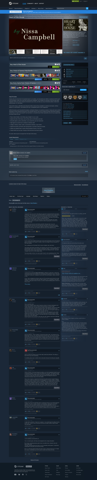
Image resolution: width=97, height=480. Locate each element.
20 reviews (14, 211)
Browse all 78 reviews (35, 460)
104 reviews (14, 435)
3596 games (14, 269)
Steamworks (47, 472)
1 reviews (13, 331)
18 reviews (14, 368)
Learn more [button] (83, 89)
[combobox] (71, 8)
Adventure (68, 52)
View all (86, 171)
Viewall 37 (85, 97)
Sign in (11, 57)
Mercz (13, 299)
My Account (78, 474)
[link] (47, 79)
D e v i (13, 349)
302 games (14, 300)
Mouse (13, 397)
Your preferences (85, 184)
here (30, 175)
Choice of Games (76, 44)
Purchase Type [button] (20, 196)
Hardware (58, 472)
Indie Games (16, 15)
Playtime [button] (42, 196)
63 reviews (14, 301)
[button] (11, 8)
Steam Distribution (48, 474)
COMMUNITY (30, 3)
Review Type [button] (12, 196)
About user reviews (77, 184)
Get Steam (78, 468)
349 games (14, 210)
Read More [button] (56, 256)
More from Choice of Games (21, 152)
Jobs (57, 470)
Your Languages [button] (16, 200)
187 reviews (14, 270)
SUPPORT (41, 3)
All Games (11, 15)
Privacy (66, 468)
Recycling (58, 474)
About (36, 3)
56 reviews (14, 399)
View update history (67, 112)
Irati (13, 367)
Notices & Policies (68, 472)
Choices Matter (80, 52)
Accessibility (67, 470)
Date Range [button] (35, 196)
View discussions (67, 116)
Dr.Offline (14, 209)
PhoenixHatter (15, 329)
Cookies (66, 474)
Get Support (78, 472)
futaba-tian (14, 267)
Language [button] (28, 196)
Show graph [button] (84, 196)
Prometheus (14, 433)
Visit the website (67, 111)
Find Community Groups (68, 118)
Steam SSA (47, 470)
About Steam (47, 468)
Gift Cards (47, 476)
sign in (81, 1)
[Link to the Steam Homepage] (13, 4)
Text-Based (75, 52)
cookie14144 (14, 417)
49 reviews (14, 237)
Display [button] (48, 196)
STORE (24, 3)
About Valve (58, 468)
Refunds (66, 476)
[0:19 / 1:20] (35, 34)
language (85, 1)
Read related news (67, 114)
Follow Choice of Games (21, 155)
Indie (64, 52)
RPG (71, 52)
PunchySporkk (15, 236)
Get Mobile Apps (79, 470)
